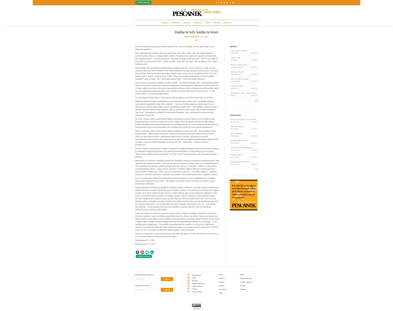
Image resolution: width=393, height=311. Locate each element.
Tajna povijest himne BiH (239, 162)
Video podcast (197, 292)
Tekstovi (222, 278)
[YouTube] (227, 2)
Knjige (242, 275)
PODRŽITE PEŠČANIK (143, 256)
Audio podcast (197, 286)
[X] (218, 2)
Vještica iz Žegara (237, 72)
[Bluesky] (221, 2)
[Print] (196, 40)
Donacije (243, 289)
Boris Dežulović (191, 37)
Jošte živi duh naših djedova (241, 148)
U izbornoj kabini (236, 86)
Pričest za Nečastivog (238, 65)
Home (221, 275)
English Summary (142, 285)
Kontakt (242, 286)
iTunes (194, 289)
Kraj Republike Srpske (238, 141)
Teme (221, 293)
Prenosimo (222, 289)
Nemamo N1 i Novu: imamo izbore (243, 93)
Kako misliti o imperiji (238, 51)
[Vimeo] (224, 2)
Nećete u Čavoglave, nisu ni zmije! (243, 119)
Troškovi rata (235, 58)
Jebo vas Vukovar (237, 127)
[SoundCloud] (230, 2)
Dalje (256, 100)
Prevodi (194, 281)
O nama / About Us (246, 282)
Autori (194, 278)
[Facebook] (216, 2)
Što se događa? (236, 134)
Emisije (221, 282)
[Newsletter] (233, 2)
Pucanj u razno (236, 155)
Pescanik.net (196, 275)
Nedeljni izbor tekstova (144, 275)
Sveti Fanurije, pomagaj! (239, 79)
